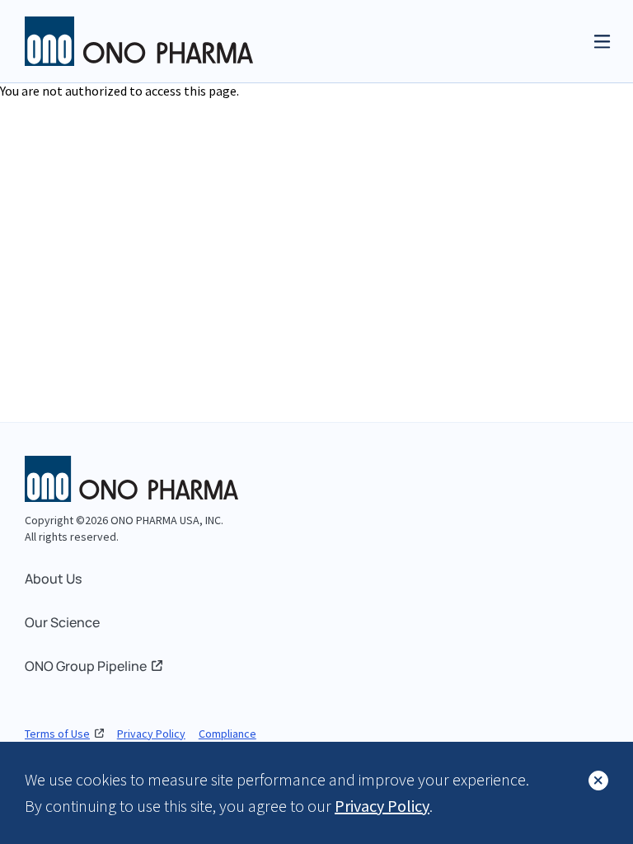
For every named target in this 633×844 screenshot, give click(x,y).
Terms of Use (57, 733)
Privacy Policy (151, 733)
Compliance (227, 733)
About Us (53, 579)
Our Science (62, 622)
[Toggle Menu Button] (602, 42)
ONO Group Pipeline (86, 666)
